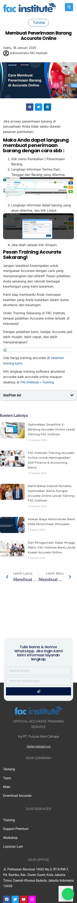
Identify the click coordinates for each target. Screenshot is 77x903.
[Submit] (38, 691)
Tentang (9, 769)
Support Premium (16, 829)
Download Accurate (17, 796)
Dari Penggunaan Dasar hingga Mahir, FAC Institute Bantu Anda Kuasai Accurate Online (51, 547)
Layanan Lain (13, 846)
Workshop (10, 838)
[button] (29, 107)
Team (7, 778)
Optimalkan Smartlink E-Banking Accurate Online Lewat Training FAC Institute (51, 429)
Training (9, 820)
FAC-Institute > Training (37, 382)
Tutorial (39, 22)
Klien (6, 787)
